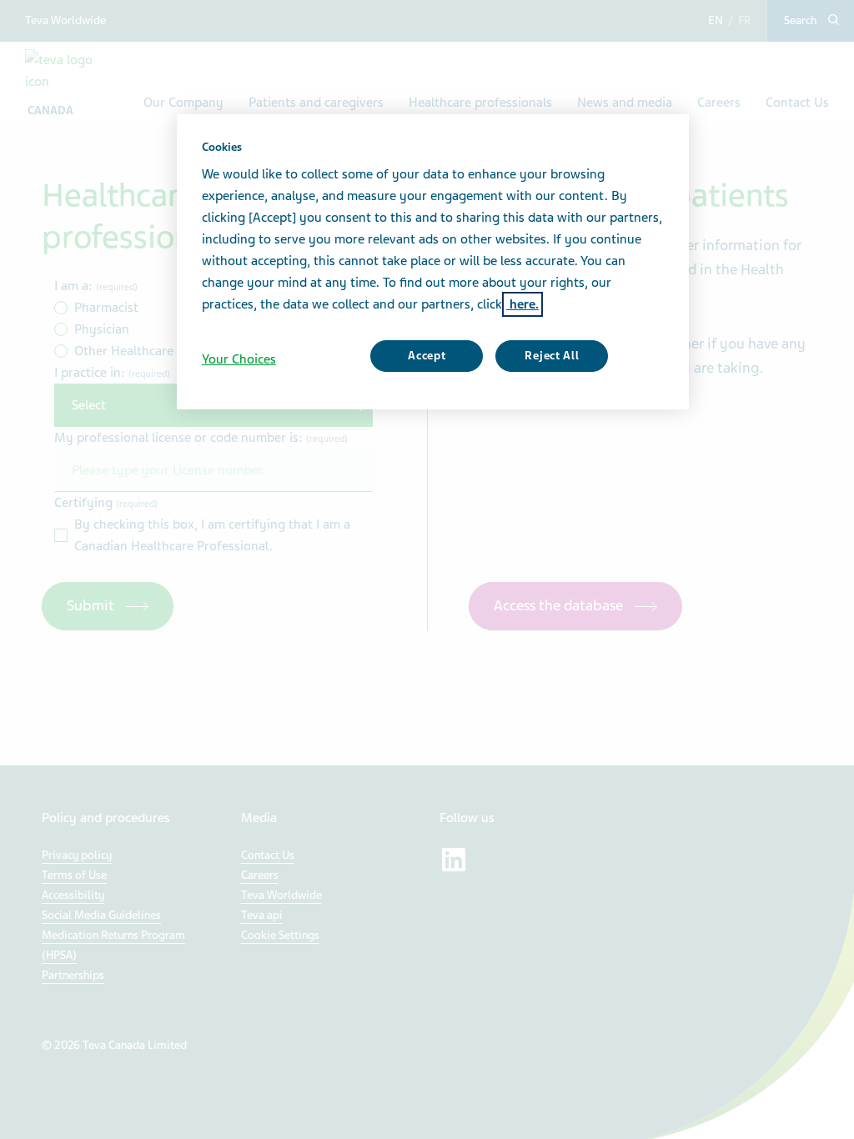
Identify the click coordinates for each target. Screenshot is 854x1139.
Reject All (552, 356)
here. (522, 304)
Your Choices (239, 359)
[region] (433, 261)
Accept (426, 356)
